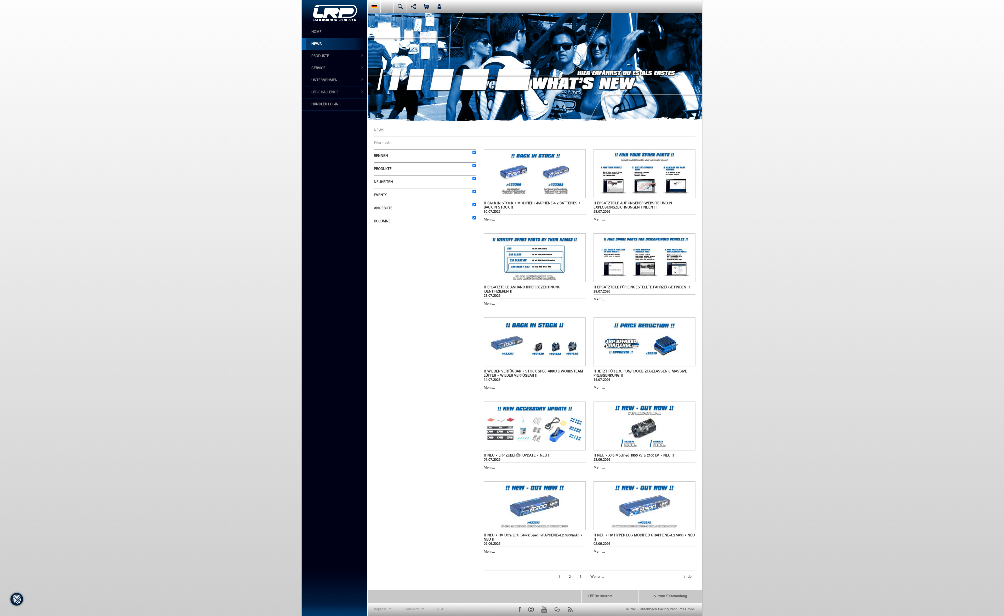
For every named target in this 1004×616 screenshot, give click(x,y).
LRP (335, 13)
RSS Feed (570, 609)
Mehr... (489, 219)
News (316, 44)
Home (316, 32)
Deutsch (374, 6)
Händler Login (325, 104)
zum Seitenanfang (672, 596)
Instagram (531, 609)
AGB (440, 609)
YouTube (544, 609)
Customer (439, 6)
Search (400, 6)
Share (413, 6)
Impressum (383, 609)
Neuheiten (383, 182)
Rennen (381, 156)
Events (380, 195)
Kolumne (382, 221)
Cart (426, 6)
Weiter (597, 577)
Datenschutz (414, 609)
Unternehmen (324, 80)
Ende (687, 577)
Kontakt (387, 6)
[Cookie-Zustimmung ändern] (16, 599)
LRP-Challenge (325, 92)
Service (318, 68)
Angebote (383, 208)
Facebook (520, 609)
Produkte (320, 56)
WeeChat (557, 609)
